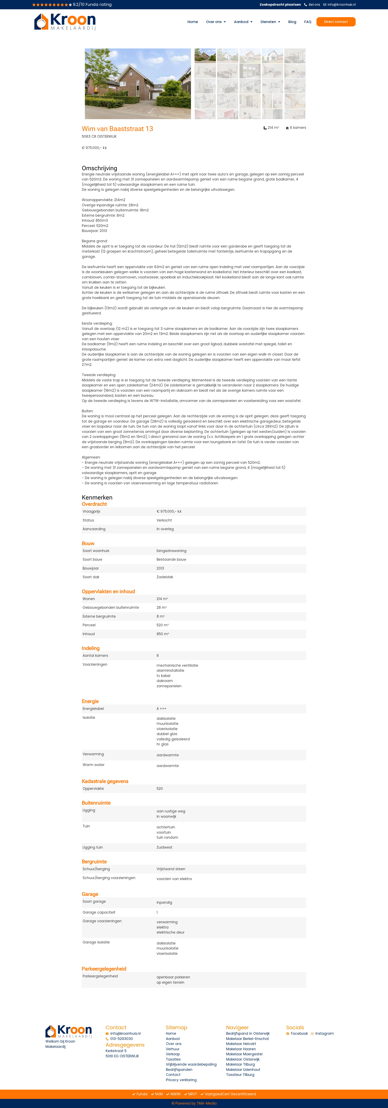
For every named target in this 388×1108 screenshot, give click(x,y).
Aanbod (241, 21)
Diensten (268, 21)
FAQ (307, 21)
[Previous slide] (88, 84)
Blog (292, 21)
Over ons (214, 21)
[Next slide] (187, 84)
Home (193, 21)
